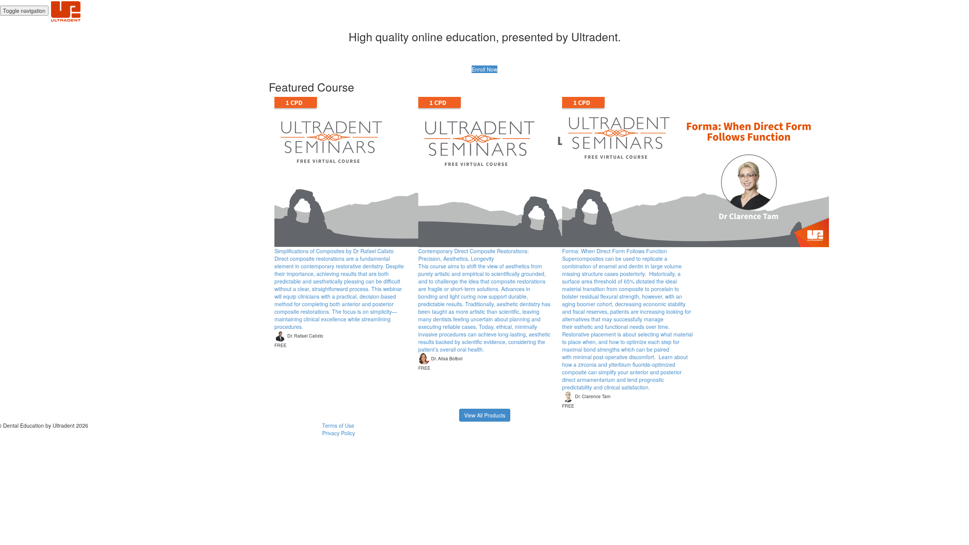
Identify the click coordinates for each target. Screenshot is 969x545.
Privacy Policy (338, 433)
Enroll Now (484, 69)
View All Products (484, 415)
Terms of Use (338, 425)
